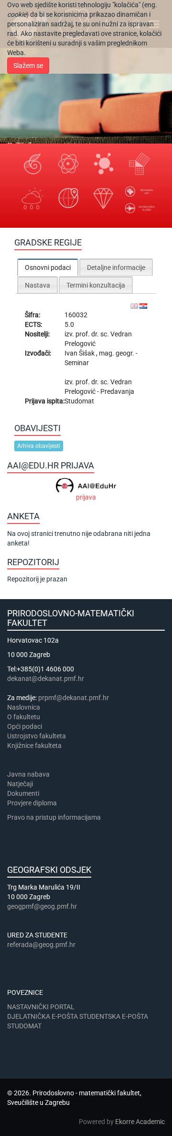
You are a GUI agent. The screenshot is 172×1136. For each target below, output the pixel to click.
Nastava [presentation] (37, 285)
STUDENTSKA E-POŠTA (113, 1016)
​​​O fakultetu (23, 717)
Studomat (79, 401)
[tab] (47, 267)
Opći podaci (24, 726)
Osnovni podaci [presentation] (48, 267)
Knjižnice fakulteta (34, 745)
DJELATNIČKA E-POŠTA (42, 1016)
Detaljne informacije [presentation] (116, 267)
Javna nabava (28, 774)
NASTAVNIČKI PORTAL (41, 1007)
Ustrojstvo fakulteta (36, 736)
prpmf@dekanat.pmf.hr (73, 698)
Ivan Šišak (80, 353)
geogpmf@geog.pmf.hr (42, 906)
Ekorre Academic (140, 1121)
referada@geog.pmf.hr (41, 944)
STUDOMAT (24, 1026)
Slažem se (28, 65)
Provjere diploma (32, 803)
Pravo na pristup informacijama (55, 817)
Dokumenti (23, 793)
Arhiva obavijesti (38, 446)
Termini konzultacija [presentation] (95, 285)
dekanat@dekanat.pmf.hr (45, 678)
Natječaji (20, 784)
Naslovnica (23, 707)
